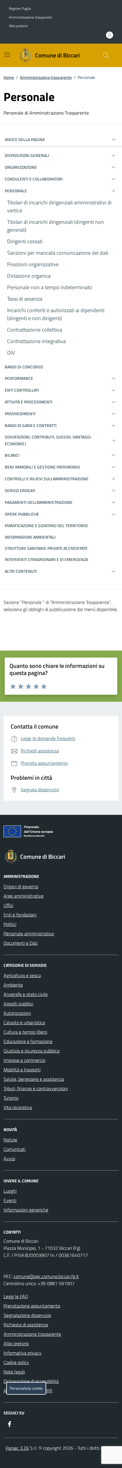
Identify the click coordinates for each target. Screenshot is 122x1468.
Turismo (11, 1097)
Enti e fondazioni (20, 914)
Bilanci (12, 455)
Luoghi (10, 1190)
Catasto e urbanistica (24, 1022)
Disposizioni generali (27, 155)
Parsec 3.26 (17, 1448)
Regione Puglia (20, 8)
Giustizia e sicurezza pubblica (32, 1050)
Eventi (10, 1200)
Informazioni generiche (26, 1209)
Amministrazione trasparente (30, 17)
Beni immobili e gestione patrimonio (42, 467)
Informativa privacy (22, 1352)
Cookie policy (16, 1362)
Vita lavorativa (18, 1107)
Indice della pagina (25, 139)
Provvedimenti (20, 414)
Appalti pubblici (18, 1003)
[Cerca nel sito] (106, 55)
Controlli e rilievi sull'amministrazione (47, 479)
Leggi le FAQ (16, 1296)
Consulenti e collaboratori (34, 179)
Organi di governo (21, 886)
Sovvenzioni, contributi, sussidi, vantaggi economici (48, 440)
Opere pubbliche (22, 514)
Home (9, 77)
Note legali (14, 1371)
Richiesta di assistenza (26, 1324)
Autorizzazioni (17, 1013)
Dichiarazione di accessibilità (31, 1381)
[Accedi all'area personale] (109, 35)
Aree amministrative (24, 895)
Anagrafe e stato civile (26, 994)
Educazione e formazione (28, 1041)
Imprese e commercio (24, 1060)
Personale (16, 191)
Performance (19, 378)
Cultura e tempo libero (25, 1031)
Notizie (10, 1139)
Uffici (8, 905)
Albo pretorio (18, 26)
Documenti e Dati (21, 942)
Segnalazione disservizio (27, 1315)
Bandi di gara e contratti (31, 425)
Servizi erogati (20, 490)
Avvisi (9, 1158)
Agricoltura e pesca (22, 975)
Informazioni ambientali (30, 537)
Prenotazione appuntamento (32, 1305)
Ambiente (13, 984)
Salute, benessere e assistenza (34, 1079)
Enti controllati (22, 390)
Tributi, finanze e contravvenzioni (36, 1088)
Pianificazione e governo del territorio (46, 525)
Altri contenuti (21, 571)
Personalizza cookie (26, 1388)
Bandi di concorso (24, 367)
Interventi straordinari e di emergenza (46, 559)
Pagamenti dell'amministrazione (39, 502)
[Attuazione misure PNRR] (61, 832)
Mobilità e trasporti (22, 1069)
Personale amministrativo (29, 933)
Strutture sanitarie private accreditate (46, 548)
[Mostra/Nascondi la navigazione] (7, 54)
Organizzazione (21, 167)
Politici (10, 924)
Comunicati (14, 1149)
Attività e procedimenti (28, 402)
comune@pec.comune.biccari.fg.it (46, 1276)
